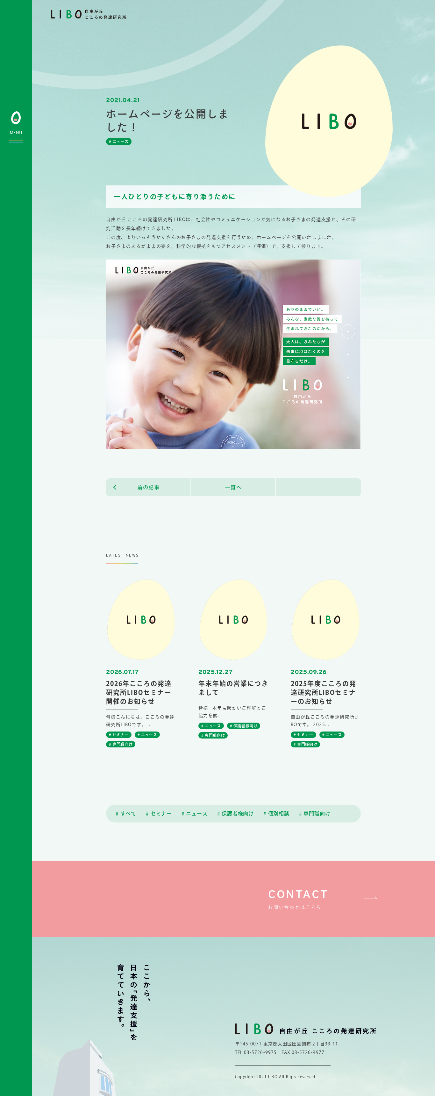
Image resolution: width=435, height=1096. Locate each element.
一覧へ (233, 487)
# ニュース (195, 813)
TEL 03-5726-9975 (256, 1052)
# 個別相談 (276, 813)
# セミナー (159, 813)
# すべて (126, 813)
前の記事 (148, 487)
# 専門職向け (315, 813)
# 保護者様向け (235, 813)
